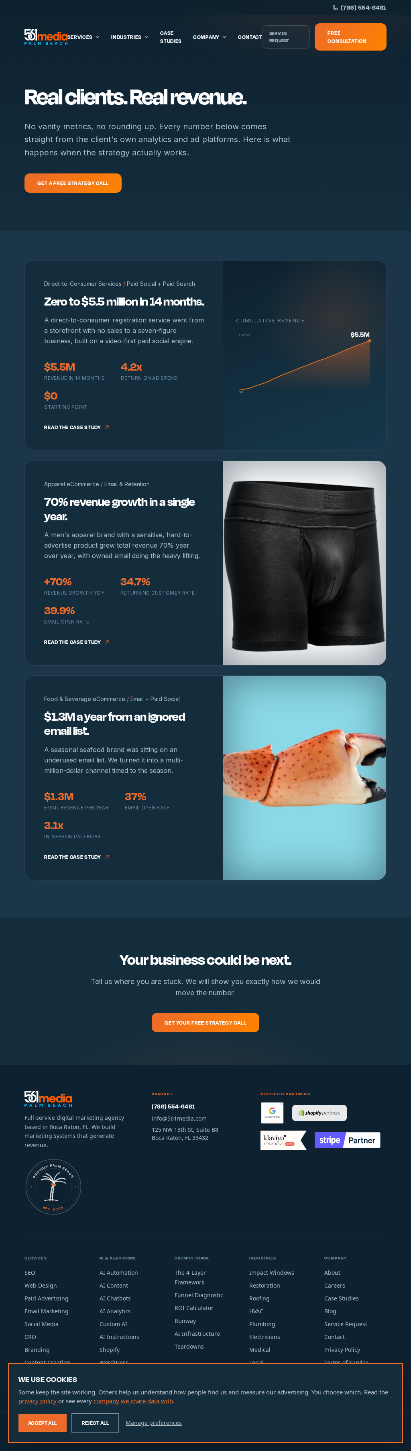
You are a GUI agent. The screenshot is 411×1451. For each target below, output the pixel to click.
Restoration (264, 1285)
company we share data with (133, 1401)
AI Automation (119, 1272)
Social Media (41, 1324)
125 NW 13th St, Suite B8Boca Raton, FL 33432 (185, 1133)
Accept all (42, 1423)
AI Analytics (115, 1311)
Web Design (40, 1285)
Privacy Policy (342, 1349)
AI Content (114, 1285)
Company (206, 37)
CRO (30, 1337)
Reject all (95, 1423)
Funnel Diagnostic (199, 1295)
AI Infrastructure (197, 1333)
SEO (29, 1272)
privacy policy (37, 1401)
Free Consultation (347, 37)
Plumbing (262, 1324)
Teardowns (189, 1346)
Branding (37, 1349)
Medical (260, 1349)
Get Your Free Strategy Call (205, 1022)
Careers (334, 1285)
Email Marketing (46, 1311)
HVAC (256, 1311)
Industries (126, 37)
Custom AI (113, 1324)
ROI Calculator (194, 1308)
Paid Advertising (46, 1298)
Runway (185, 1321)
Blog (330, 1311)
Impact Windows (271, 1272)
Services (80, 37)
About (332, 1272)
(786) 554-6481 (364, 7)
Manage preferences (154, 1423)
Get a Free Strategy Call (72, 183)
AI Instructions (119, 1337)
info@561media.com (179, 1118)
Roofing (259, 1298)
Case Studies (171, 37)
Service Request (279, 37)
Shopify (110, 1349)
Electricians (264, 1337)
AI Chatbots (115, 1298)
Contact (250, 37)
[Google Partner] (272, 1113)
